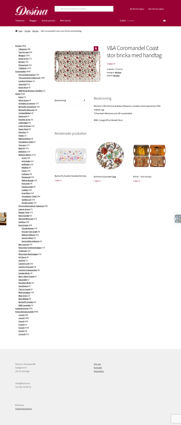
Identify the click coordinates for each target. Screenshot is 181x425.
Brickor (36, 31)
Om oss (97, 364)
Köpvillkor (99, 371)
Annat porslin (48, 20)
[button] (96, 48)
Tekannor (20, 20)
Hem (20, 31)
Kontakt (98, 367)
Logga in (111, 63)
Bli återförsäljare (137, 9)
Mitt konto (65, 20)
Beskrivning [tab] (60, 100)
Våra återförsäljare (156, 9)
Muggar (33, 20)
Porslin (27, 31)
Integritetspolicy (23, 408)
